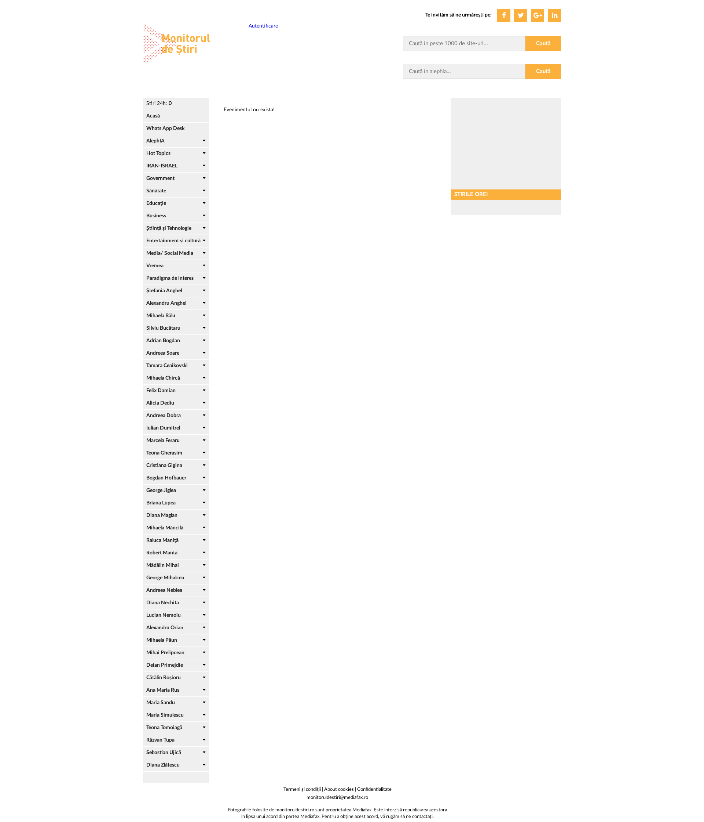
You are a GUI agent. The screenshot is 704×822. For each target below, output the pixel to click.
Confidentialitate (374, 789)
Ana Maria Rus (162, 690)
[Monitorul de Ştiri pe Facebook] (503, 15)
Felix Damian (161, 390)
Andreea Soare (162, 353)
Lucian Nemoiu (163, 615)
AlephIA (155, 141)
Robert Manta (161, 552)
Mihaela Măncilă (164, 528)
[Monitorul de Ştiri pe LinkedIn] (554, 15)
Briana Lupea (161, 503)
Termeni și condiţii (302, 789)
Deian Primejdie (164, 665)
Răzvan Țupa (160, 740)
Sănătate (156, 190)
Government (160, 178)
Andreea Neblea (164, 590)
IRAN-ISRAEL (161, 166)
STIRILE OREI (471, 194)
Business (156, 215)
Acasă (153, 116)
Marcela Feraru (163, 440)
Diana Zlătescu (163, 765)
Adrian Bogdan (163, 340)
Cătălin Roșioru (163, 677)
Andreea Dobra (163, 415)
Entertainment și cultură (173, 240)
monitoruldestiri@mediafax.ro (337, 797)
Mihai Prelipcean (165, 652)
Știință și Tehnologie (168, 228)
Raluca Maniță (162, 540)
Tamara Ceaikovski (167, 365)
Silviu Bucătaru (163, 328)
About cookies (339, 789)
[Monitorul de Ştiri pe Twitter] (520, 15)
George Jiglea (161, 490)
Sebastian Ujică (163, 752)
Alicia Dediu (160, 403)
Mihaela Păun (161, 640)
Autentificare (263, 26)
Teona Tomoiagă (164, 727)
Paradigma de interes (170, 278)
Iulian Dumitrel (163, 428)
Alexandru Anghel (166, 303)
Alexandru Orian (164, 627)
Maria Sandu (160, 702)
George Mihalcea (165, 577)
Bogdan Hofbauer (166, 478)
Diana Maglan (161, 515)
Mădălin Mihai (162, 565)
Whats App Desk (165, 128)
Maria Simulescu (165, 715)
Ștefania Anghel (164, 290)
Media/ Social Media (169, 253)
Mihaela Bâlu (160, 315)
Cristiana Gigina (164, 465)
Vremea (155, 265)
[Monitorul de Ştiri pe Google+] (537, 15)
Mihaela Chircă (163, 378)
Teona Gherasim (164, 453)
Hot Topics (158, 153)
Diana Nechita (162, 602)
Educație (156, 203)
